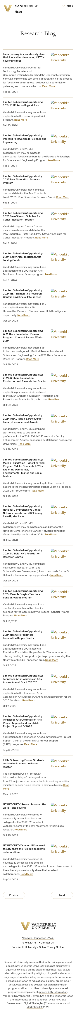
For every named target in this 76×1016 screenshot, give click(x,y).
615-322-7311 (31, 942)
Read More (48, 86)
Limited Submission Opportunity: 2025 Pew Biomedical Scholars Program (23, 179)
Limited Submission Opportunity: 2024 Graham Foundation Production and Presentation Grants (24, 378)
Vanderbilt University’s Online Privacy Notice (38, 947)
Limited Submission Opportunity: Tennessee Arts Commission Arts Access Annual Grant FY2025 (23, 679)
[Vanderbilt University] (38, 926)
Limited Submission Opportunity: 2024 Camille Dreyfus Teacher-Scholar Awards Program (23, 594)
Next (62, 895)
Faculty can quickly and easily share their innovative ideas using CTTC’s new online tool (24, 57)
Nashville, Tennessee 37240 (38, 938)
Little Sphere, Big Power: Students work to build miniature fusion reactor (23, 763)
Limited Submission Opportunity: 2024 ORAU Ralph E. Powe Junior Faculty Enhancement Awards (23, 419)
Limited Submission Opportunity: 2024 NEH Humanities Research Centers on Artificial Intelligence (23, 294)
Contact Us (47, 942)
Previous (14, 895)
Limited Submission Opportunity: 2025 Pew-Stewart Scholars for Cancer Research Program (23, 216)
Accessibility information (53, 992)
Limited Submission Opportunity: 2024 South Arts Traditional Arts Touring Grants (23, 257)
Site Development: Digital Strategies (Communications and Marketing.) (38, 1003)
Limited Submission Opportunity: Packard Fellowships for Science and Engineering (24, 139)
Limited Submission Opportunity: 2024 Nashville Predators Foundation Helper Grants (23, 635)
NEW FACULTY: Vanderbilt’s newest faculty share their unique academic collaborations (24, 849)
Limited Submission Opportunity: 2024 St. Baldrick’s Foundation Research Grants (23, 554)
